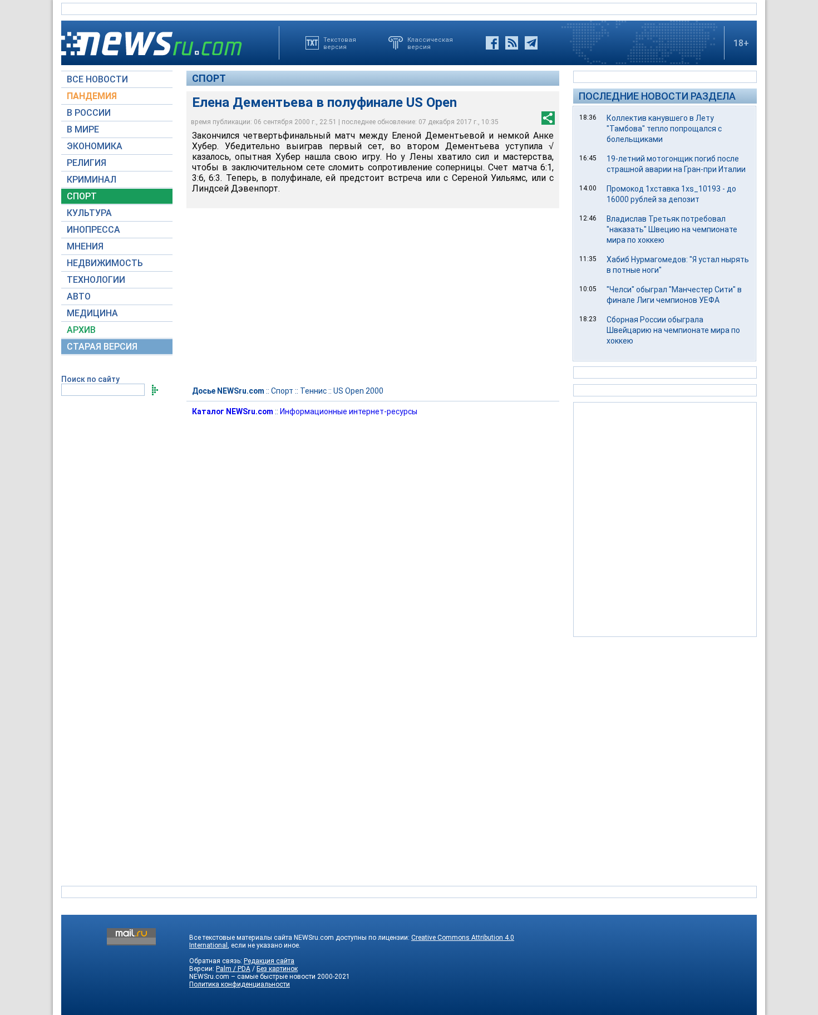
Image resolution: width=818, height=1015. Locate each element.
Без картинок (277, 969)
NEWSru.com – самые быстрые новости (252, 976)
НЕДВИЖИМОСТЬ (105, 263)
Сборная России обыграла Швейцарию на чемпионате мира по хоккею (673, 330)
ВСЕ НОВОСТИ (97, 79)
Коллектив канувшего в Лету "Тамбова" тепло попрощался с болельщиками (664, 129)
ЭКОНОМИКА (94, 146)
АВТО (79, 296)
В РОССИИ (89, 112)
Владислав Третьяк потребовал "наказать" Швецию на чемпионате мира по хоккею (672, 229)
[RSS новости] (511, 43)
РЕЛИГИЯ (86, 163)
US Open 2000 (358, 390)
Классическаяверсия (430, 43)
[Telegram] (531, 43)
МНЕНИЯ (85, 246)
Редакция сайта (269, 961)
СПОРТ (82, 196)
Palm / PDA (233, 969)
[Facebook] (492, 43)
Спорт (209, 78)
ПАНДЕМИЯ (92, 96)
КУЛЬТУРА (89, 213)
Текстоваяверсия (339, 43)
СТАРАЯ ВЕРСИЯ (102, 346)
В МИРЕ (83, 129)
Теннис (313, 390)
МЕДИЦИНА (92, 313)
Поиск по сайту (90, 379)
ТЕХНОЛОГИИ (96, 279)
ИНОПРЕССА (93, 229)
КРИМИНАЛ (91, 179)
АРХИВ (81, 330)
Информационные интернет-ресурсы (348, 411)
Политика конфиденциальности (239, 984)
